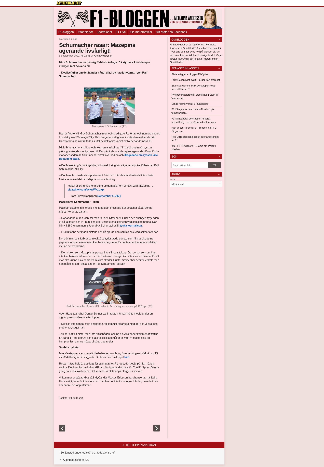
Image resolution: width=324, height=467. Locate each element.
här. (126, 357)
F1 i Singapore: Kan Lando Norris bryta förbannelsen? (192, 111)
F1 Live (121, 32)
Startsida (64, 39)
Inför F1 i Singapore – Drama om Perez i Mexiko (193, 147)
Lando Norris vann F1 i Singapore (189, 103)
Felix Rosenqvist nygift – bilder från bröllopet (195, 79)
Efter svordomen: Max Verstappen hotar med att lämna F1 (193, 87)
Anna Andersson (103, 55)
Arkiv (172, 179)
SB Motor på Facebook (171, 32)
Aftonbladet (85, 32)
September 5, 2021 (109, 196)
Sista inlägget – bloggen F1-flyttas (189, 74)
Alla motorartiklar (140, 32)
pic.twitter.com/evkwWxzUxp (86, 189)
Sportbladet (104, 32)
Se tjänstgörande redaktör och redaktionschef (87, 452)
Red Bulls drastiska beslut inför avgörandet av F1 (195, 138)
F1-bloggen (66, 32)
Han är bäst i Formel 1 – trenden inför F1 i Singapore (194, 129)
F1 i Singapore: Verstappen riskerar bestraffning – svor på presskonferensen (193, 120)
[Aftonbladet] (69, 3)
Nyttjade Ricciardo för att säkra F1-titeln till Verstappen (194, 96)
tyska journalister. (131, 225)
